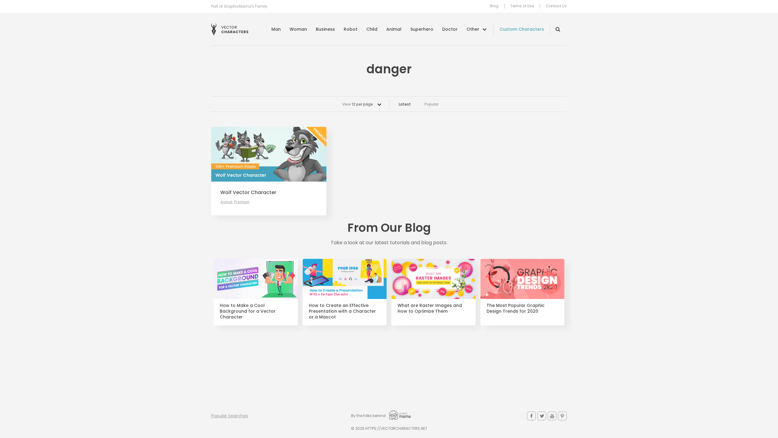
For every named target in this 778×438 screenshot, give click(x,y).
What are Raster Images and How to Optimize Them (430, 308)
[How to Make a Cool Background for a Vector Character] (256, 279)
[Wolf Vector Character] (268, 154)
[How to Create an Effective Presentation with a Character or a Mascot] (345, 279)
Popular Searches (229, 416)
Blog (494, 6)
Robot (350, 29)
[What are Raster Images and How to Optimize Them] (433, 279)
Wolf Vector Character (248, 192)
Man (276, 29)
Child (371, 29)
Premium (242, 201)
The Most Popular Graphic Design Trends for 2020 (516, 308)
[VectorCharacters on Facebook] (531, 416)
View (357, 104)
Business (325, 29)
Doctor (450, 29)
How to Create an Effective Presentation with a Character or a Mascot (342, 311)
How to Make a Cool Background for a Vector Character (248, 311)
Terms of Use (522, 6)
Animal (393, 29)
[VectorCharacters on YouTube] (552, 416)
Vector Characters (229, 29)
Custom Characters (522, 29)
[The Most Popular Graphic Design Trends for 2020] (522, 279)
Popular (432, 104)
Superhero (421, 29)
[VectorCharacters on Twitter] (541, 416)
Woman (298, 29)
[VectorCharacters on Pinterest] (562, 416)
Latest (405, 104)
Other (472, 29)
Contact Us (556, 6)
